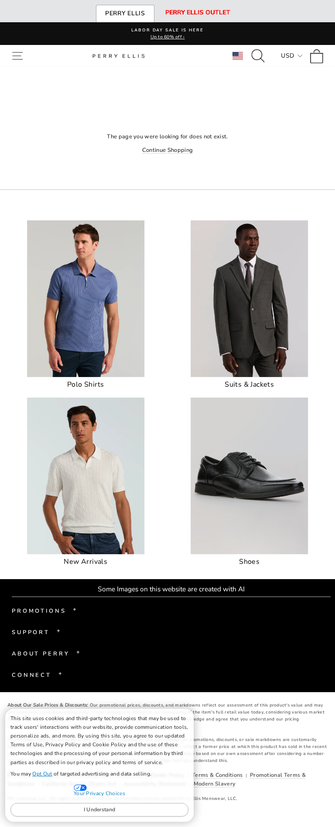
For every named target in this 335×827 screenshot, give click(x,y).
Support (36, 631)
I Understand (100, 809)
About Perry (46, 653)
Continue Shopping (167, 150)
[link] (319, 55)
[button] (19, 55)
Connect (37, 674)
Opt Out (42, 773)
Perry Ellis (125, 13)
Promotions (44, 610)
